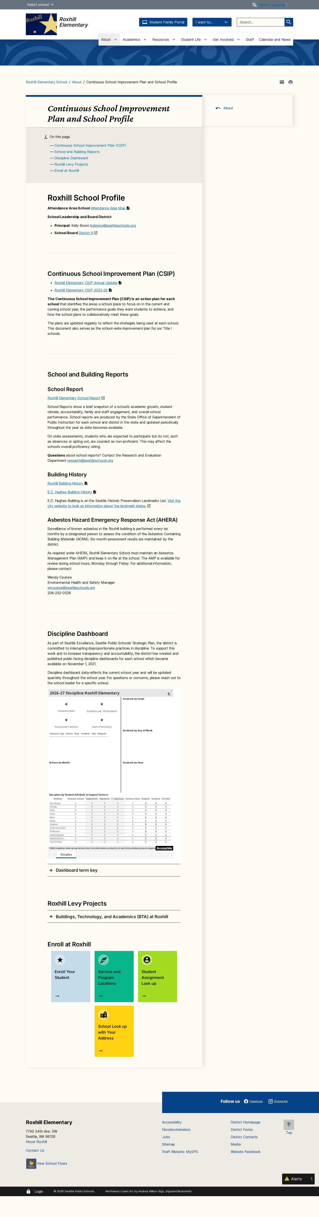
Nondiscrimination (176, 1129)
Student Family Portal (167, 22)
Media (236, 1144)
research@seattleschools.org (90, 460)
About (77, 82)
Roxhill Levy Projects (71, 164)
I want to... (204, 22)
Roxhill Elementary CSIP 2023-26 (81, 290)
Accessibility (172, 1122)
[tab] (114, 870)
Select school (38, 4)
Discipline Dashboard (71, 158)
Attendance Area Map (108, 208)
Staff (250, 39)
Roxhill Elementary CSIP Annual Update (85, 283)
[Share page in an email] (281, 82)
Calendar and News (275, 39)
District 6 (86, 233)
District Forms (242, 1129)
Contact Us (35, 1150)
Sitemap (168, 1144)
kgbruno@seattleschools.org (113, 225)
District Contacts (244, 1137)
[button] (52, 4)
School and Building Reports (77, 152)
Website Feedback (246, 1152)
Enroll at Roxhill (66, 170)
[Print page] (290, 82)
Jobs (166, 1137)
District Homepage (245, 1122)
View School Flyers (52, 1163)
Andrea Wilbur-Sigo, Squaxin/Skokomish (164, 1191)
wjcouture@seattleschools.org (71, 587)
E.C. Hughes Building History (70, 492)
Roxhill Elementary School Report (74, 398)
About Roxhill (36, 1142)
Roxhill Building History (65, 483)
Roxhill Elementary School (46, 82)
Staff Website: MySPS (180, 1152)
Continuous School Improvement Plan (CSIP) (90, 145)
